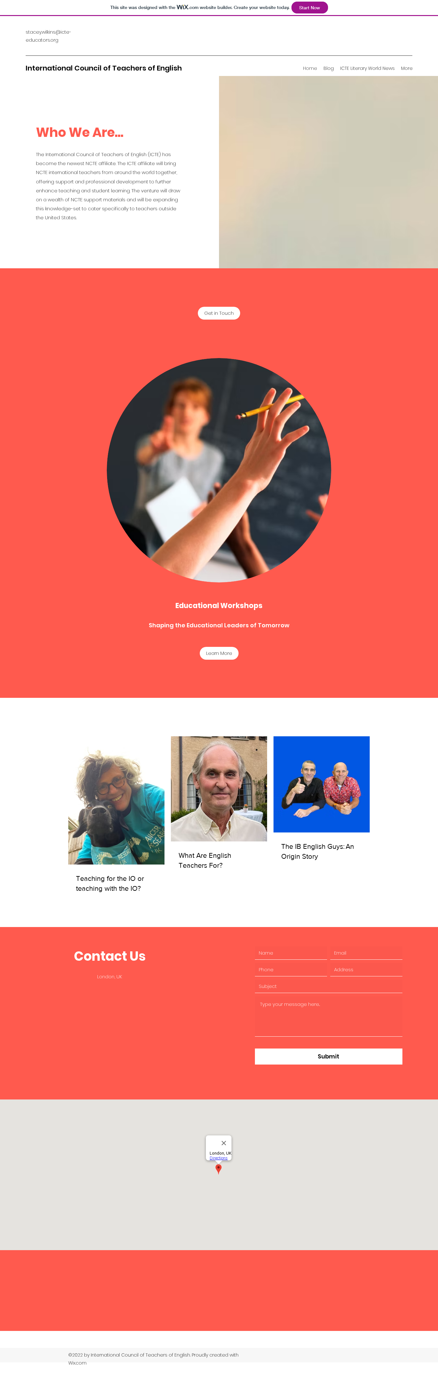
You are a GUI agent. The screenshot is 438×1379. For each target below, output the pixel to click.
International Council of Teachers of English (104, 68)
